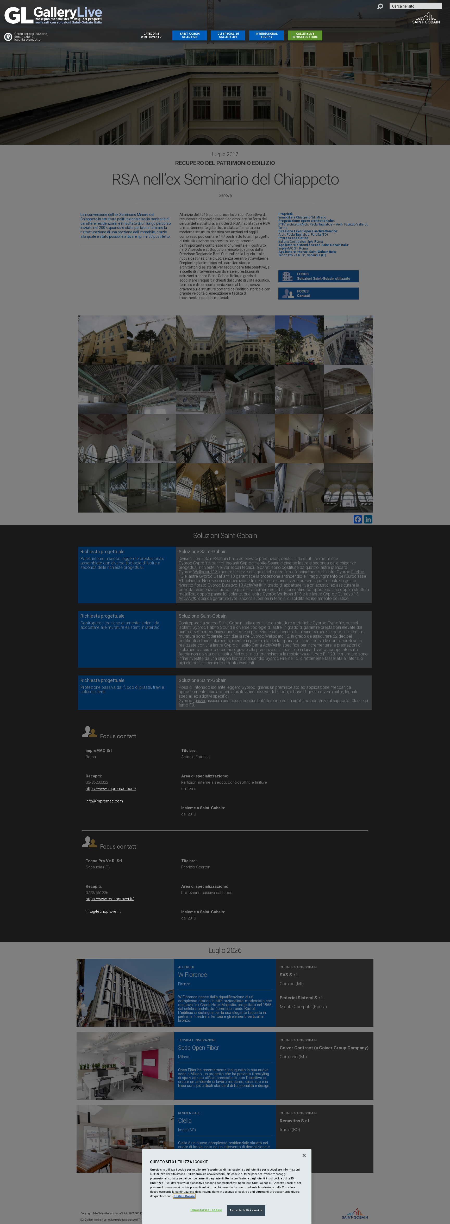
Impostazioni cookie (206, 1210)
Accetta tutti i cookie (246, 1210)
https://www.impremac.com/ (111, 788)
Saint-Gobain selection (190, 35)
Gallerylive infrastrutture (304, 35)
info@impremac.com (104, 801)
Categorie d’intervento (151, 35)
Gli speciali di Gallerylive (228, 35)
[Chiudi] (304, 1155)
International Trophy (266, 35)
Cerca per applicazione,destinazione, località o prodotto (31, 37)
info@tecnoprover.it (103, 911)
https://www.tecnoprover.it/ (110, 899)
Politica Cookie (184, 1196)
